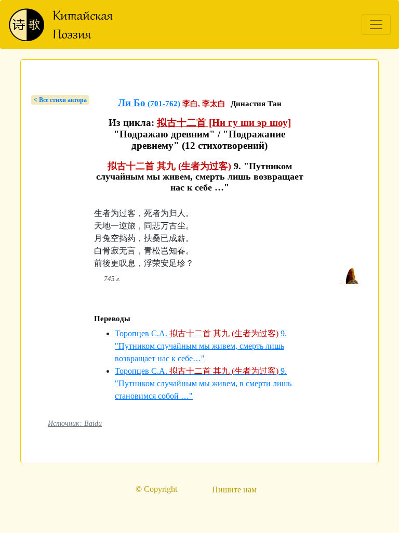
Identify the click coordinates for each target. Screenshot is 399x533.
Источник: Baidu (75, 423)
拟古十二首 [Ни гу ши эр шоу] (224, 122)
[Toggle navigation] (376, 24)
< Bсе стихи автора (60, 100)
